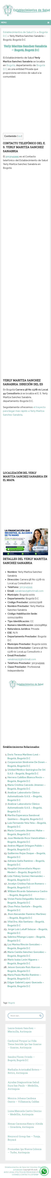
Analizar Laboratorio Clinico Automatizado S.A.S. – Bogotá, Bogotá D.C (24, 796)
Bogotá (10, 65)
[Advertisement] (25, 106)
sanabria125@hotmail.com (29, 590)
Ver (19, 136)
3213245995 (12, 156)
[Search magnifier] (40, 1015)
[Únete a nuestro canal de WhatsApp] (44, 1171)
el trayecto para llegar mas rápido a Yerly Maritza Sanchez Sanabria (24, 411)
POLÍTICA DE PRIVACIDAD (26, 1172)
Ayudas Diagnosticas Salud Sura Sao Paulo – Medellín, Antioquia (23, 1085)
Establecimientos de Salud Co (19, 32)
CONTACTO (25, 1175)
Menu (4, 22)
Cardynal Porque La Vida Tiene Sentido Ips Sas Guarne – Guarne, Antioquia (24, 1044)
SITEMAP (34, 1175)
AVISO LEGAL (9, 1172)
